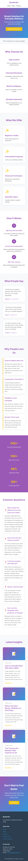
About (13, 6)
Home (9, 6)
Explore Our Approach (14, 29)
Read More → (9, 683)
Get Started (14, 802)
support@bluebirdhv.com (13, 852)
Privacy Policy (7, 836)
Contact (18, 6)
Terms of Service (7, 839)
